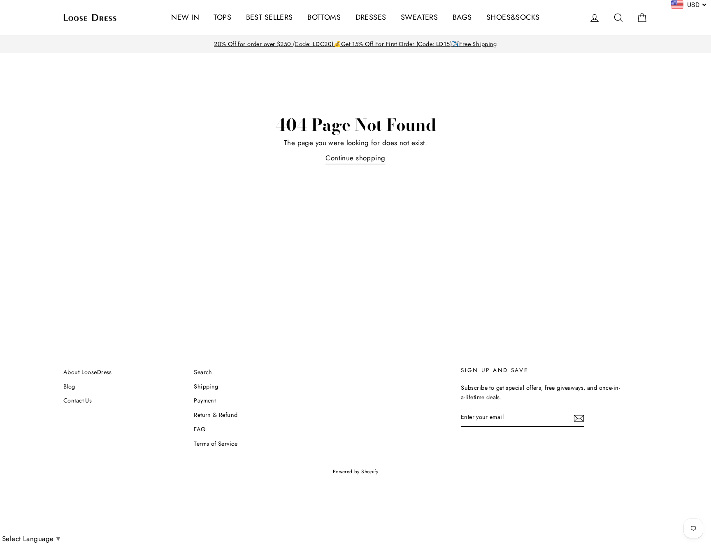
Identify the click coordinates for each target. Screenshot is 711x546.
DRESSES (371, 17)
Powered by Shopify (356, 471)
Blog (69, 386)
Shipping (206, 386)
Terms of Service (215, 444)
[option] (355, 44)
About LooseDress (87, 372)
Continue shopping (355, 158)
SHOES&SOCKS (513, 17)
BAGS (462, 17)
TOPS (222, 17)
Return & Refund (215, 415)
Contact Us (77, 400)
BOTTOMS (324, 17)
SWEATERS (419, 17)
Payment (205, 400)
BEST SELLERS (269, 17)
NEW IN (185, 17)
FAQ (199, 429)
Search (203, 372)
